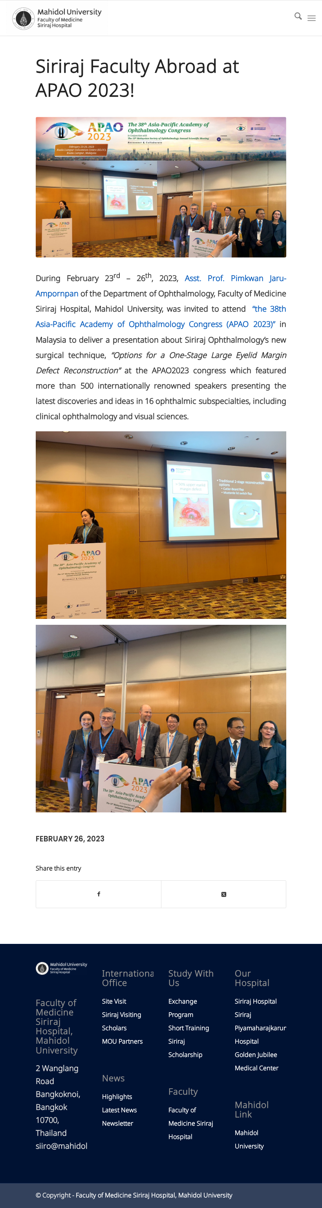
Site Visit (114, 1001)
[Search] (294, 18)
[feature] (161, 187)
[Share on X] (223, 894)
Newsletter (117, 1123)
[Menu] (311, 18)
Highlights (117, 1097)
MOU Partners (122, 1041)
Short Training (188, 1028)
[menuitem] (294, 18)
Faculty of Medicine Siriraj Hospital (190, 1124)
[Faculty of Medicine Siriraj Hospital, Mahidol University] (56, 18)
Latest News (119, 1110)
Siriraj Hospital (256, 1001)
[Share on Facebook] (98, 894)
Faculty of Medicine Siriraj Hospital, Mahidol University (154, 1195)
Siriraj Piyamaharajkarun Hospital (261, 1028)
